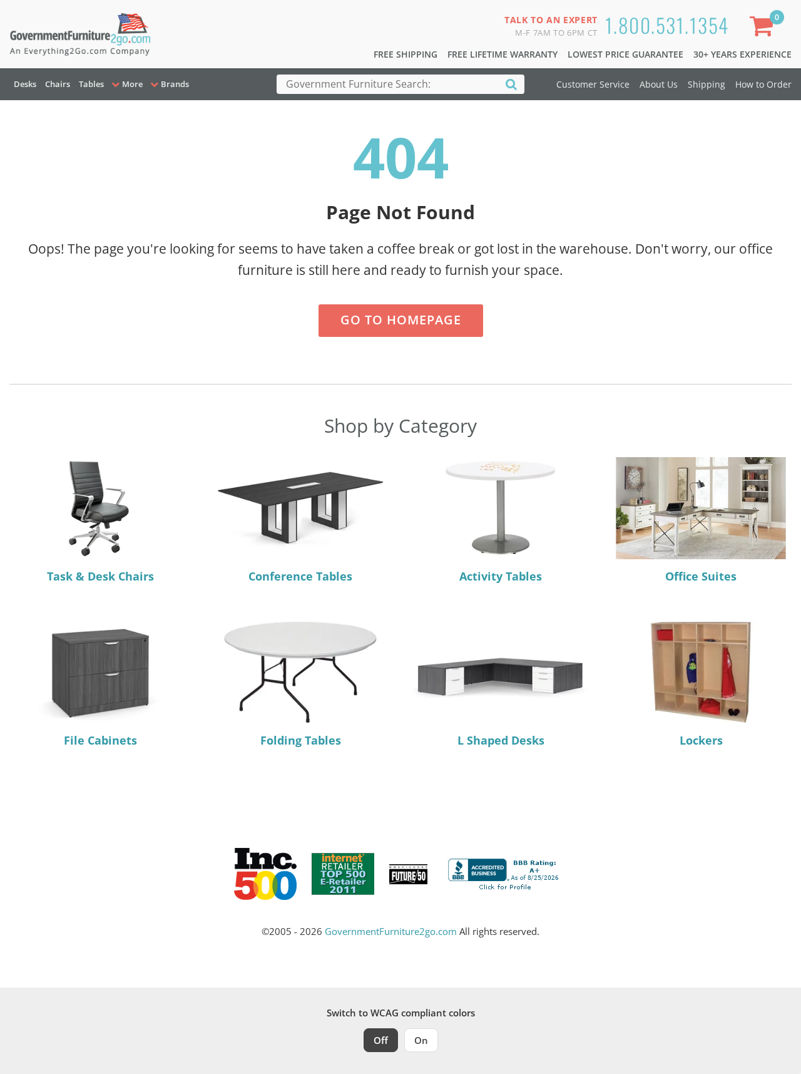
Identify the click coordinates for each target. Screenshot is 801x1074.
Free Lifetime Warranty (502, 54)
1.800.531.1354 (667, 24)
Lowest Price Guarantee (625, 54)
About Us (659, 84)
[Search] (511, 83)
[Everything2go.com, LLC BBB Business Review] (505, 873)
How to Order (763, 84)
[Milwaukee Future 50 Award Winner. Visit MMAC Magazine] (408, 874)
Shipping (706, 84)
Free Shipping (405, 54)
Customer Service (593, 84)
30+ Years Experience (742, 54)
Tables (91, 84)
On (421, 1040)
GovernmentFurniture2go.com (391, 931)
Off (381, 1040)
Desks (25, 84)
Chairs (57, 84)
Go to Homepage (400, 319)
